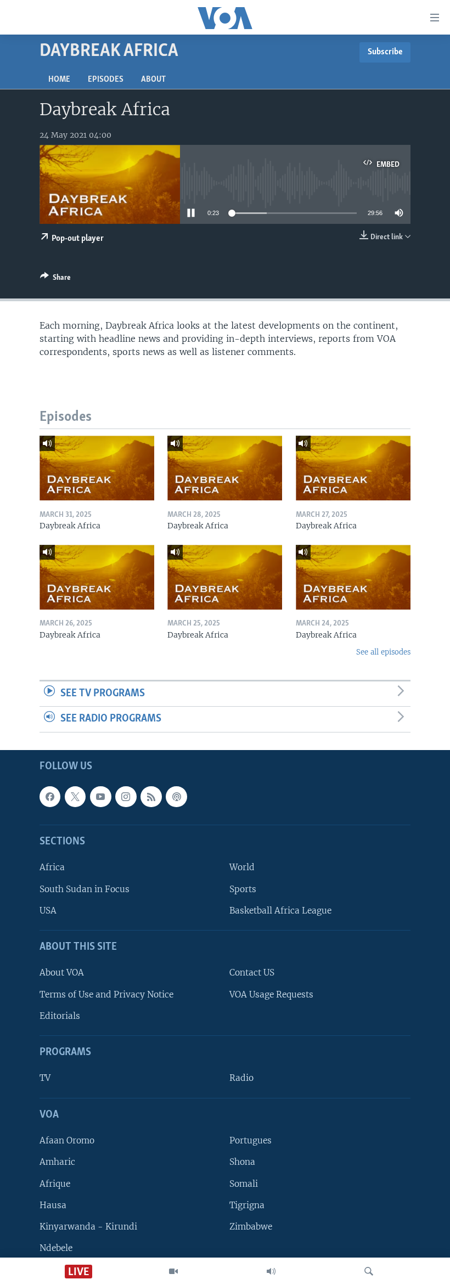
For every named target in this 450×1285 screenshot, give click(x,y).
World (242, 867)
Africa (52, 867)
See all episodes (383, 652)
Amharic (57, 1162)
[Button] (55, 279)
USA (48, 910)
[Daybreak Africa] (97, 468)
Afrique (55, 1184)
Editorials (60, 1016)
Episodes (105, 79)
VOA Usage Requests (271, 994)
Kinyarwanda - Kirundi (88, 1226)
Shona (242, 1162)
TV (45, 1078)
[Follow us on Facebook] (50, 796)
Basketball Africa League (280, 910)
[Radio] (271, 1271)
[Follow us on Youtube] (100, 796)
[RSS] (150, 796)
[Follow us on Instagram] (125, 796)
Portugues (250, 1140)
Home (59, 79)
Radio (241, 1078)
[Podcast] (176, 796)
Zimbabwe (250, 1226)
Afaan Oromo (67, 1140)
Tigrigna (247, 1205)
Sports (242, 889)
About (153, 79)
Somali (243, 1184)
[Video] (173, 1271)
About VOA (62, 972)
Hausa (53, 1205)
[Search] (368, 1271)
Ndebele (56, 1248)
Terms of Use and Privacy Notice (106, 994)
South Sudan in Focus (85, 889)
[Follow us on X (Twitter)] (75, 796)
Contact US (251, 972)
